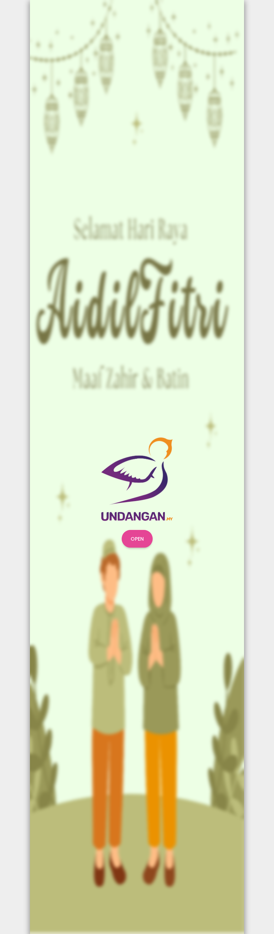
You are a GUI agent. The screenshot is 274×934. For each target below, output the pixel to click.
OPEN (137, 538)
